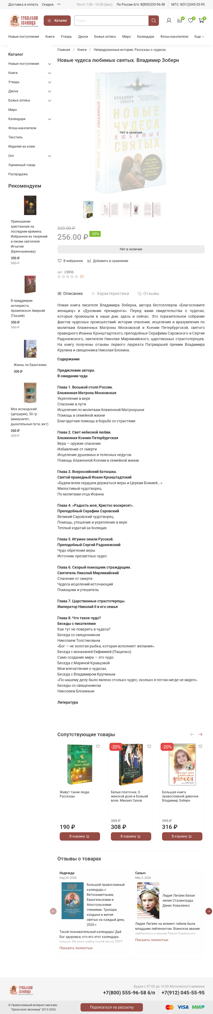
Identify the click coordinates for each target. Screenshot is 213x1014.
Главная (63, 50)
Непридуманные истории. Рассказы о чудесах (130, 50)
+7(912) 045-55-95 (183, 993)
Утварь (66, 37)
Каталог (60, 21)
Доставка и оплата (23, 4)
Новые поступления (23, 37)
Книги (49, 37)
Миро (126, 37)
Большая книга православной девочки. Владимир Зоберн (180, 796)
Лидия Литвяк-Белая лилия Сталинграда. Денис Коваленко (178, 900)
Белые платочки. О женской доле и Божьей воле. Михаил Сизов (129, 796)
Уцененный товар (21, 165)
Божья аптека (105, 37)
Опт (11, 156)
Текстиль (15, 137)
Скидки (47, 4)
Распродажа (18, 174)
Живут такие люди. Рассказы (75, 794)
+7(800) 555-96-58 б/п (129, 993)
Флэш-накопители (174, 37)
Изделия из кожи (21, 146)
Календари (145, 37)
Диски (83, 37)
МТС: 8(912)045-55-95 (188, 4)
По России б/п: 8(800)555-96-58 (141, 4)
